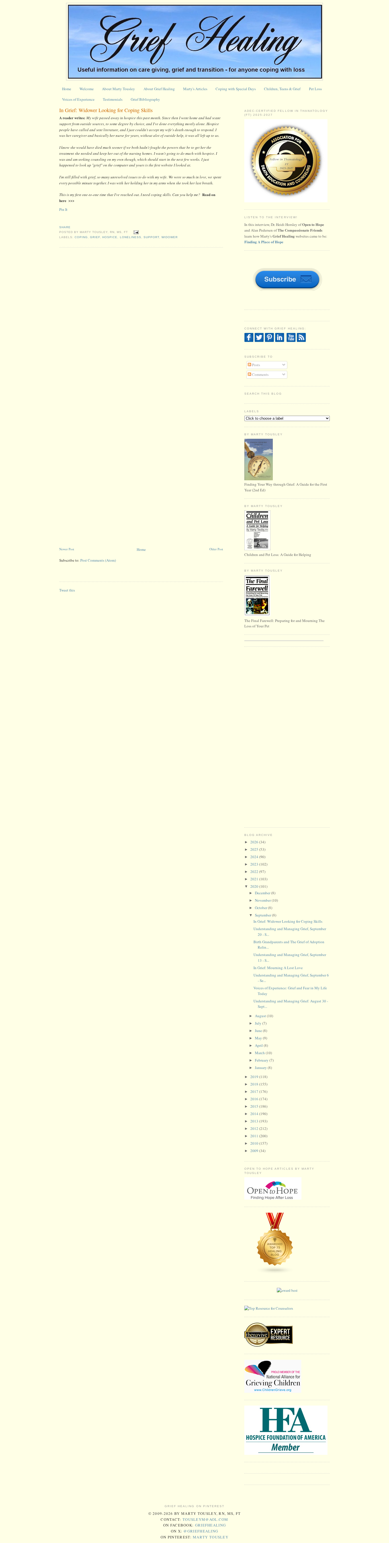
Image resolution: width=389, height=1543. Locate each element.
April (259, 1045)
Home (66, 88)
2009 (254, 1150)
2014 (254, 1113)
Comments (260, 374)
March (260, 1052)
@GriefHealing (200, 1531)
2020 (254, 886)
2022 (254, 871)
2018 (254, 1084)
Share (65, 227)
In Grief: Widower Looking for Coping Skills (106, 110)
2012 (254, 1128)
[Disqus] (141, 324)
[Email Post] (135, 232)
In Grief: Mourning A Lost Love (278, 967)
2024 (254, 856)
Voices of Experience (78, 99)
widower (169, 237)
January (261, 1067)
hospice (109, 237)
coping (81, 237)
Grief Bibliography (145, 99)
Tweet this (67, 590)
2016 (254, 1098)
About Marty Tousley (118, 88)
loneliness (130, 237)
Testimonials (112, 99)
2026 (254, 841)
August (261, 1015)
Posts (255, 364)
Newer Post (66, 549)
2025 (254, 849)
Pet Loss (315, 88)
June (259, 1030)
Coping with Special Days (236, 88)
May (259, 1038)
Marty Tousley (210, 1537)
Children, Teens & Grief (282, 88)
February (262, 1060)
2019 (254, 1076)
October (261, 907)
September (263, 915)
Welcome (86, 88)
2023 (254, 864)
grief (95, 237)
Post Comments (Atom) (98, 560)
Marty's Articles (195, 88)
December (263, 892)
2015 (254, 1106)
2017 (254, 1091)
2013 (254, 1121)
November (263, 900)
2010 (254, 1143)
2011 (254, 1135)
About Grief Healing (159, 88)
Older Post (216, 549)
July (258, 1023)
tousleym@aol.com (205, 1519)
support (151, 237)
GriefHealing (210, 1525)
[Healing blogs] (275, 1272)
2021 (254, 878)
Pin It (63, 209)
